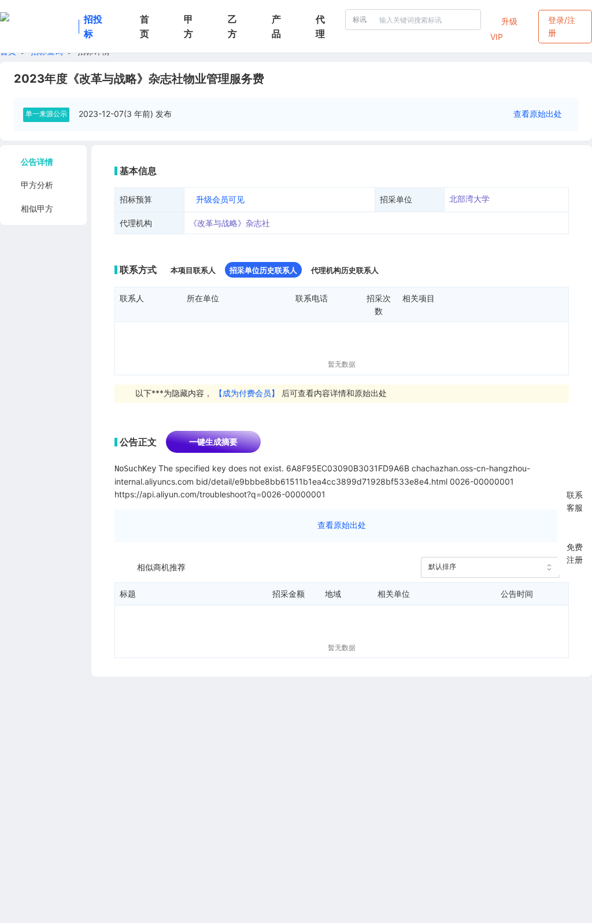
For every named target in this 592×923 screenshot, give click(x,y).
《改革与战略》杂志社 (229, 223)
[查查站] (37, 26)
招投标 (93, 26)
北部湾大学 (469, 199)
